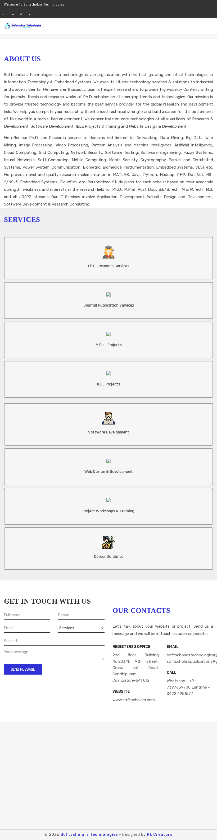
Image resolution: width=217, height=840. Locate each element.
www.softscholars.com (133, 700)
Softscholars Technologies (89, 834)
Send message (23, 669)
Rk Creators (160, 834)
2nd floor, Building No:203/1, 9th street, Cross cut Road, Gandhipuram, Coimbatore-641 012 (135, 668)
